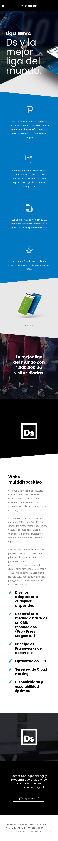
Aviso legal (36, 831)
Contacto (48, 831)
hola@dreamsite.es (15, 831)
